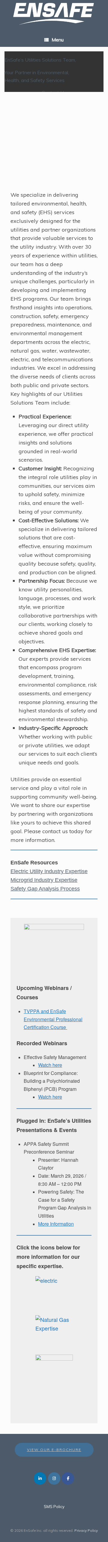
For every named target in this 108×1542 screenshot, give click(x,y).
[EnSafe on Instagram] (54, 1478)
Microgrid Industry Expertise (43, 880)
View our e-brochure (54, 1449)
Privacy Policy (86, 1530)
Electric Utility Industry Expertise (49, 871)
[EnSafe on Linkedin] (40, 1478)
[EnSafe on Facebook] (68, 1478)
